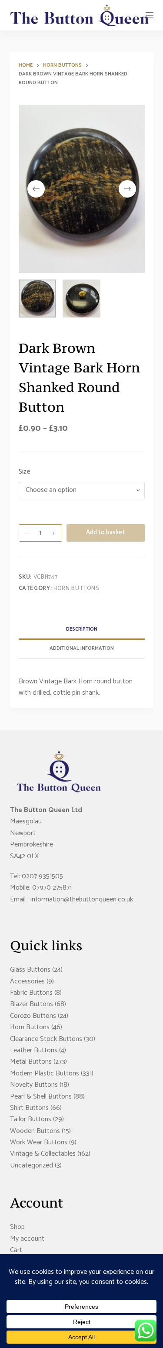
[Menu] (149, 15)
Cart (16, 1250)
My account (27, 1239)
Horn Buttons (76, 588)
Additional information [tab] (82, 648)
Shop (17, 1227)
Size (24, 472)
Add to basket (105, 532)
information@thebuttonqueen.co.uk (81, 899)
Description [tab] (81, 629)
